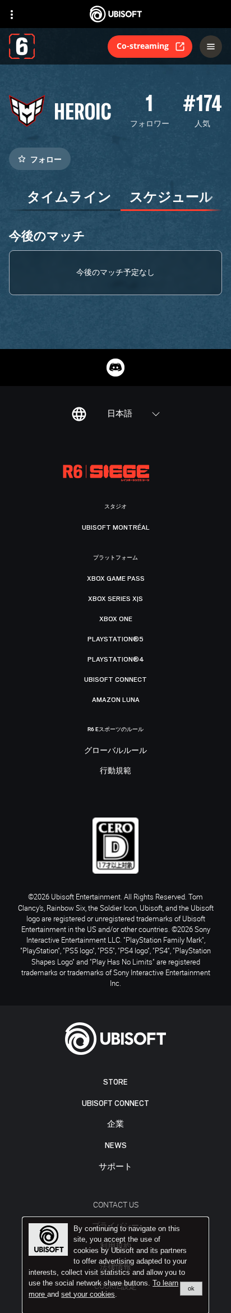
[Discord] (115, 367)
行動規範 (115, 771)
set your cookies (88, 1294)
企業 (115, 1124)
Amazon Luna (116, 700)
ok (191, 1288)
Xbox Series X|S (115, 599)
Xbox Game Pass (116, 578)
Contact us (115, 1204)
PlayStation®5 (115, 639)
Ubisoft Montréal (116, 527)
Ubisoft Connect (115, 1103)
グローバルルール (115, 751)
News (116, 1145)
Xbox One (115, 619)
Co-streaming (143, 45)
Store (115, 1082)
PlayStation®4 (115, 659)
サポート (115, 1167)
